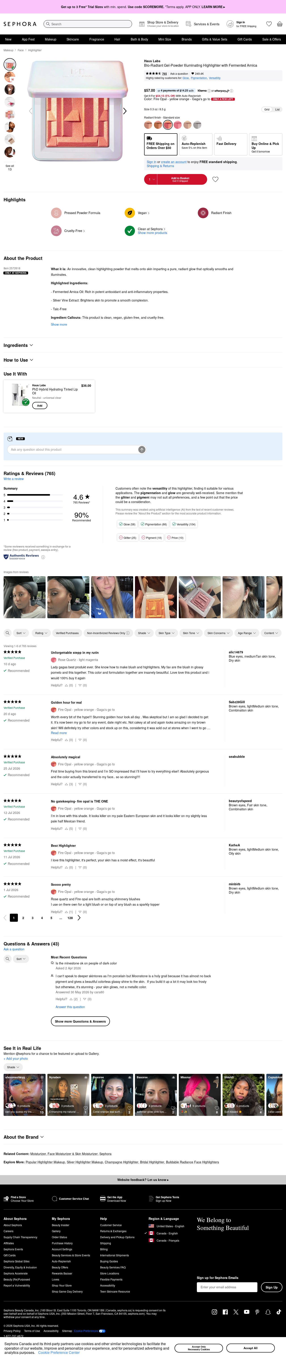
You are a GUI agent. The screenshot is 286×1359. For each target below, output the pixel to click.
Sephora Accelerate (16, 1273)
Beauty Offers (60, 1267)
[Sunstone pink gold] (187, 125)
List (277, 109)
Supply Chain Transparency (20, 1237)
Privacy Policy (12, 1331)
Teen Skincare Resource (115, 1291)
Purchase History (62, 1243)
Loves (55, 1279)
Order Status (59, 1237)
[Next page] (79, 918)
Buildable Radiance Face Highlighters (192, 1162)
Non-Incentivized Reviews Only (106, 633)
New (8, 39)
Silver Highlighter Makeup (85, 1162)
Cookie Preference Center (59, 1352)
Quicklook (18, 406)
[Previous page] (5, 918)
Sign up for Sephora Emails (217, 1278)
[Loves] (269, 24)
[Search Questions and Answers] (8, 959)
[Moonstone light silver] (197, 125)
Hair (117, 39)
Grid (266, 109)
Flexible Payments (111, 1279)
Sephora (105, 1153)
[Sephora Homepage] (20, 24)
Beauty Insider (60, 1225)
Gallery (56, 1231)
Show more (59, 324)
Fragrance (96, 39)
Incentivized (56, 1099)
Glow (186, 78)
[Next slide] (124, 111)
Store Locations (109, 1273)
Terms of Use (32, 1331)
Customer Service (111, 1225)
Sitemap (67, 1331)
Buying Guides (109, 1261)
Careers (8, 1231)
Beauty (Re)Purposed (17, 1279)
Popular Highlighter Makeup (45, 1162)
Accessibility (107, 1285)
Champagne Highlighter (121, 1162)
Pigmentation (199, 78)
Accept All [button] (251, 1348)
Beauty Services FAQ (113, 1267)
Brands (187, 39)
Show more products (152, 232)
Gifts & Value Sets (214, 39)
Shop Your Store (62, 1285)
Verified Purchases (67, 633)
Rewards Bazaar (62, 1273)
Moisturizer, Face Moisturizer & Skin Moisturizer (64, 1153)
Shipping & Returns (160, 166)
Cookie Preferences (86, 1331)
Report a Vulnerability (17, 1285)
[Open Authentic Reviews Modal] (43, 556)
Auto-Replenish (61, 1261)
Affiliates (9, 1243)
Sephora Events (13, 1249)
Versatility (215, 78)
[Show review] (25, 597)
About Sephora (13, 1225)
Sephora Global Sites (16, 1261)
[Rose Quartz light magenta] (178, 125)
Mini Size (164, 39)
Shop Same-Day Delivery (67, 1291)
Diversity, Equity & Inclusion (20, 1267)
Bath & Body (139, 39)
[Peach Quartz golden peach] (148, 125)
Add (39, 405)
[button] (36, 1353)
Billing (104, 1249)
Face (21, 50)
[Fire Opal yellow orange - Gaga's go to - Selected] (168, 125)
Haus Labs (152, 61)
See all (10, 167)
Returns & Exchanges (113, 1231)
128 (70, 917)
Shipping (105, 1243)
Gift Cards (245, 39)
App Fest (28, 39)
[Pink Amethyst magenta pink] (158, 125)
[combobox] (88, 24)
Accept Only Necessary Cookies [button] (199, 1348)
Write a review (14, 478)
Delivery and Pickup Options (117, 1237)
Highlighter (35, 50)
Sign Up (272, 1287)
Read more (59, 732)
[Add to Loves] (215, 179)
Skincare (73, 39)
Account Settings (62, 1249)
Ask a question (179, 73)
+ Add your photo (16, 1059)
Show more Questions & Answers (80, 1021)
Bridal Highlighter (152, 1162)
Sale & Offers (271, 39)
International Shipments (114, 1255)
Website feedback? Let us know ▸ (143, 1179)
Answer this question (70, 1006)
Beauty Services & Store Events (71, 1255)
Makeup (50, 39)
